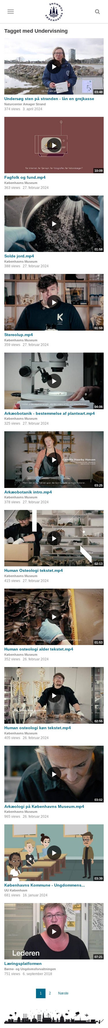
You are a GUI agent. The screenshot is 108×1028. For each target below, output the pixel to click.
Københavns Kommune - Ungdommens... (44, 885)
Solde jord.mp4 (19, 256)
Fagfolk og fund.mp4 (25, 177)
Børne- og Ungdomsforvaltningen (30, 969)
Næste (63, 993)
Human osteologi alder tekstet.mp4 (38, 649)
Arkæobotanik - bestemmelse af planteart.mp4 (49, 413)
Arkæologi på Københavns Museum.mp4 (44, 806)
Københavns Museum (20, 183)
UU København (15, 890)
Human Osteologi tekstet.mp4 (33, 570)
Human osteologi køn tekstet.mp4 (37, 727)
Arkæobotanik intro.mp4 (28, 492)
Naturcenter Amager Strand (25, 104)
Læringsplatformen (23, 963)
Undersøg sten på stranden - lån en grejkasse (49, 98)
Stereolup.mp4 (18, 334)
